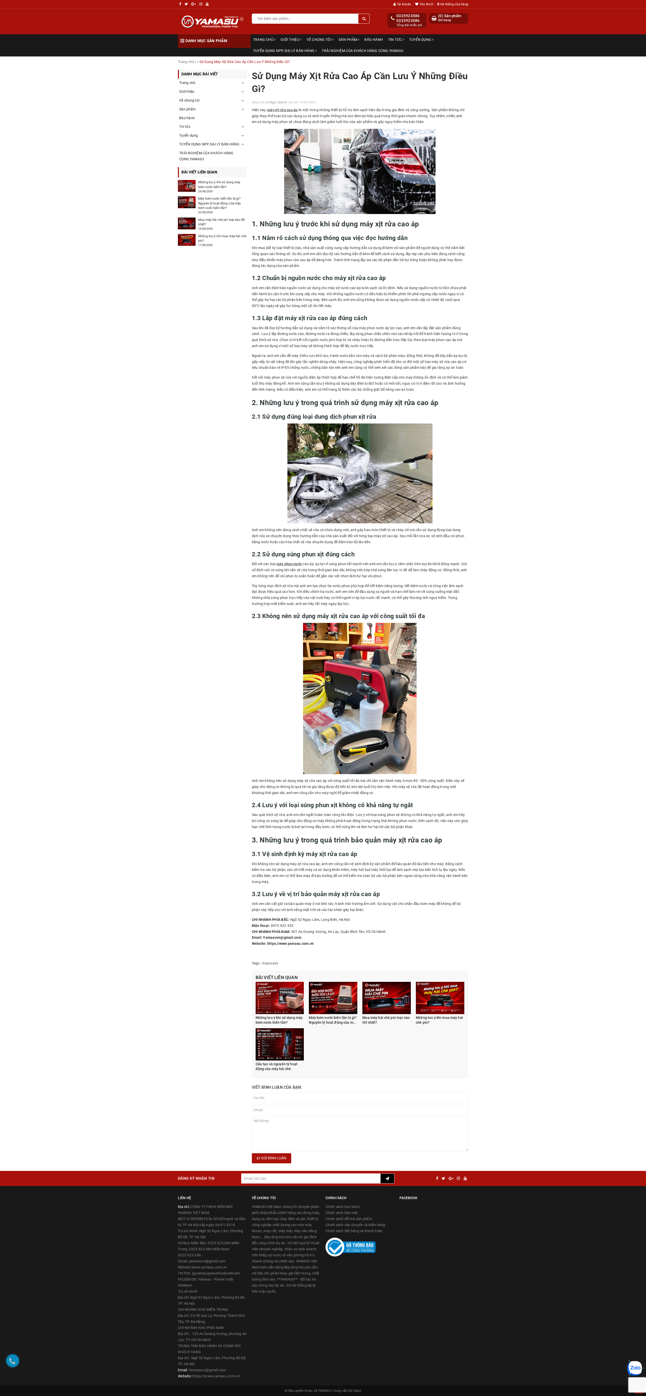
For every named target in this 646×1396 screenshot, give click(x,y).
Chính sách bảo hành (343, 1207)
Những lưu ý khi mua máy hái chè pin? (439, 1020)
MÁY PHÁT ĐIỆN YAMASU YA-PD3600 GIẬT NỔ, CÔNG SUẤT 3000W (80, 1376)
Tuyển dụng (420, 40)
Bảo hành (373, 40)
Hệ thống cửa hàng (453, 4)
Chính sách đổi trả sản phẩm (349, 1219)
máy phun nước (289, 564)
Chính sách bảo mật (342, 1213)
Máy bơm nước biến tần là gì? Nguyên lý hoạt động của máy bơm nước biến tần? (333, 1020)
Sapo (357, 1390)
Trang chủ (263, 40)
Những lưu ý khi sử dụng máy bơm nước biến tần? (279, 1020)
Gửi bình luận (273, 1158)
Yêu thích (426, 4)
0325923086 (408, 16)
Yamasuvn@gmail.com (207, 1370)
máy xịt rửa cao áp (282, 110)
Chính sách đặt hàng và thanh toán (354, 1231)
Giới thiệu (290, 40)
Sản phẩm (348, 40)
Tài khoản (403, 4)
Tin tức (395, 40)
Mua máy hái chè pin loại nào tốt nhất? (386, 1020)
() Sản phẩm (449, 18)
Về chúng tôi (319, 40)
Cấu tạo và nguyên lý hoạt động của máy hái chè (277, 1066)
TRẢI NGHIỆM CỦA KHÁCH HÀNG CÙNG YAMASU (362, 51)
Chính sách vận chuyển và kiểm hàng (355, 1225)
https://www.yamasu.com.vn (216, 1376)
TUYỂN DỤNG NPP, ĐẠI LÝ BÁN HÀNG (284, 51)
